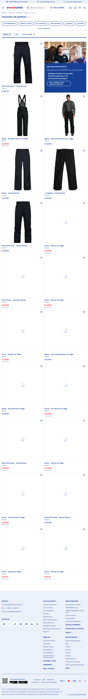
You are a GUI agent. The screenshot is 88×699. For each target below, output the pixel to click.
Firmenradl (47, 665)
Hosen (26, 13)
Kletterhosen (41, 23)
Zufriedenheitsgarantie (73, 621)
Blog (67, 668)
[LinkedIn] (32, 624)
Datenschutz (50, 679)
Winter (68, 653)
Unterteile (19, 13)
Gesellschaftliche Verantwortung (49, 656)
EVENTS (68, 632)
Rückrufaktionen (48, 623)
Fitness (68, 656)
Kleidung (11, 13)
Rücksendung (47, 616)
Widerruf (46, 632)
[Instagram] (4, 624)
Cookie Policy (35, 682)
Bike (67, 644)
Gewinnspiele (70, 618)
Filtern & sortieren (44, 28)
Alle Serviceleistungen (73, 641)
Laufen (68, 647)
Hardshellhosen (26, 23)
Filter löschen (27, 34)
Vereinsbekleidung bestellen (75, 665)
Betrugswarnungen (49, 626)
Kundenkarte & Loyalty (73, 604)
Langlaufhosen (55, 23)
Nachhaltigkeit (48, 653)
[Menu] (3, 7)
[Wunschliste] (80, 7)
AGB (44, 679)
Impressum (37, 679)
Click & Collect (48, 607)
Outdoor (68, 650)
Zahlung (46, 613)
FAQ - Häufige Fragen (50, 619)
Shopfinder (46, 644)
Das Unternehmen (49, 641)
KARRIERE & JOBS (49, 661)
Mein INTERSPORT (72, 601)
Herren (4, 13)
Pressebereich (48, 650)
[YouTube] (20, 624)
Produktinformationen (73, 662)
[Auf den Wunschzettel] (41, 44)
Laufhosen (69, 23)
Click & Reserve (48, 610)
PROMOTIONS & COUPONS (75, 629)
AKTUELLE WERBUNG (73, 625)
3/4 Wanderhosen (9, 23)
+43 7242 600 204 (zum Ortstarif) (12, 604)
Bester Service (71, 637)
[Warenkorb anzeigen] (84, 7)
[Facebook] (9, 624)
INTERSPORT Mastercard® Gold (75, 611)
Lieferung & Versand (50, 604)
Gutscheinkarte (71, 615)
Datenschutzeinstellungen (48, 682)
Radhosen (80, 23)
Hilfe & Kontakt (49, 601)
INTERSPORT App (71, 607)
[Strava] (37, 624)
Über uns (46, 637)
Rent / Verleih (48, 668)
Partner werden (48, 647)
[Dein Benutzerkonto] (75, 7)
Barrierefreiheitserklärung (52, 629)
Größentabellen (71, 659)
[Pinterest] (26, 624)
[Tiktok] (15, 624)
